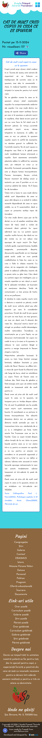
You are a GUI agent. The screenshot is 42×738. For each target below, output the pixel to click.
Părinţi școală (21, 623)
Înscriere (21, 590)
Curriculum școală (21, 611)
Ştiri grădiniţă (21, 639)
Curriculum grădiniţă (21, 631)
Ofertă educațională (21, 586)
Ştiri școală (21, 619)
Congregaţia (21, 542)
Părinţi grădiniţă (21, 643)
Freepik (25, 729)
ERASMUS (21, 558)
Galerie (21, 550)
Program (21, 582)
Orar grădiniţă (21, 627)
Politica (21, 578)
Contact (21, 554)
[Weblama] (33, 735)
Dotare (21, 570)
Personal (21, 574)
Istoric (21, 562)
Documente (21, 594)
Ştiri (21, 546)
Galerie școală (21, 615)
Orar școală (21, 607)
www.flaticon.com (21, 731)
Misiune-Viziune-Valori (21, 566)
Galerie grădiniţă (21, 635)
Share (23, 53)
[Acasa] (5, 4)
